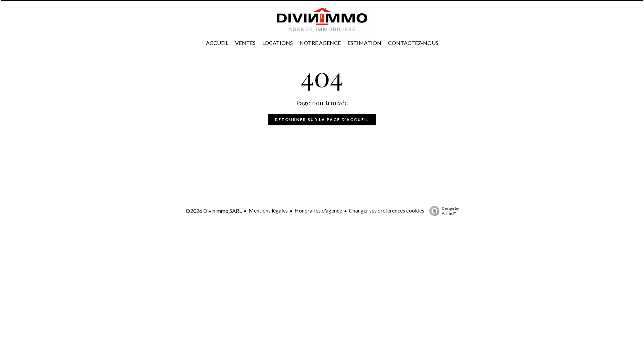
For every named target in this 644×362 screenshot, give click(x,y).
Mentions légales (268, 210)
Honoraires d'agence (318, 210)
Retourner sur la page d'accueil (322, 119)
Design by (450, 211)
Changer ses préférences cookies (386, 210)
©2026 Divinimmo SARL (213, 210)
